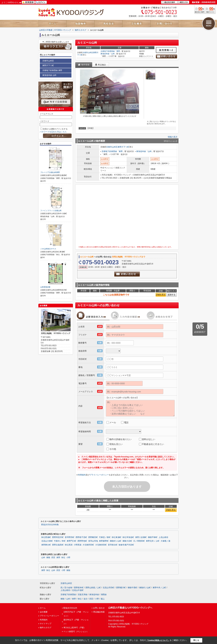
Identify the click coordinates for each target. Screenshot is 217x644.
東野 (118, 51)
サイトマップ (45, 623)
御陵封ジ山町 (115, 541)
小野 (68, 557)
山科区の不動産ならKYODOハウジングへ (130, 607)
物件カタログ (45, 627)
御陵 (48, 557)
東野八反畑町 (141, 537)
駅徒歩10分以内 (70, 608)
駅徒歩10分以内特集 (50, 525)
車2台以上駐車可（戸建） (74, 627)
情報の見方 (172, 137)
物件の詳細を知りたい (120, 439)
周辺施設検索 (99, 612)
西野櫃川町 (121, 587)
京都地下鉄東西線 (108, 51)
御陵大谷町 (127, 541)
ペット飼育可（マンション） (75, 631)
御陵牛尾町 (132, 587)
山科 (113, 54)
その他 (112, 449)
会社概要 (44, 612)
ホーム (43, 608)
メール (112, 422)
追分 (85, 599)
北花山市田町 (108, 587)
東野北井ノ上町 (152, 541)
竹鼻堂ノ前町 (105, 537)
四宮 (53, 557)
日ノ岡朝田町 (139, 541)
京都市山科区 (88, 53)
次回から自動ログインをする (55, 129)
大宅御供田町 (101, 545)
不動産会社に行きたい (153, 444)
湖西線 (104, 594)
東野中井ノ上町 (159, 587)
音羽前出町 (113, 545)
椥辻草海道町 (128, 537)
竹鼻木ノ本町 (60, 541)
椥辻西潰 (68, 545)
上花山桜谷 (163, 537)
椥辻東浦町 (116, 537)
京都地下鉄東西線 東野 (52, 70)
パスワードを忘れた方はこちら (53, 132)
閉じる (196, 640)
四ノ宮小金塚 (66, 587)
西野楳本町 (79, 587)
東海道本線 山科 (49, 75)
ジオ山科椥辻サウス (48, 249)
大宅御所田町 (88, 545)
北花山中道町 (78, 590)
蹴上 (103, 599)
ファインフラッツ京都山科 (51, 211)
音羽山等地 (93, 541)
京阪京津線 (82, 594)
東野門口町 (71, 541)
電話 (126, 422)
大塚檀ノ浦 (165, 541)
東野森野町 (104, 541)
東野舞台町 (46, 545)
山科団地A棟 (45, 287)
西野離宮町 (93, 537)
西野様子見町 (81, 537)
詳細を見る (161, 295)
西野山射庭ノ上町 (93, 587)
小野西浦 (77, 545)
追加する (171, 295)
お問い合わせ (99, 608)
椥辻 (63, 557)
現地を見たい (116, 444)
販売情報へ (165, 50)
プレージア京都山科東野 (50, 172)
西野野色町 (82, 541)
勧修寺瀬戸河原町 (126, 545)
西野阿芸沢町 (58, 537)
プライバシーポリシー (99, 475)
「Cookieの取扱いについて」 (158, 640)
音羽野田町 (69, 537)
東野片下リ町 (123, 147)
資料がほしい (148, 439)
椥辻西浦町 (46, 537)
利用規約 (82, 475)
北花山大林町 (47, 541)
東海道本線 (105, 54)
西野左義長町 (58, 545)
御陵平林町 (153, 537)
